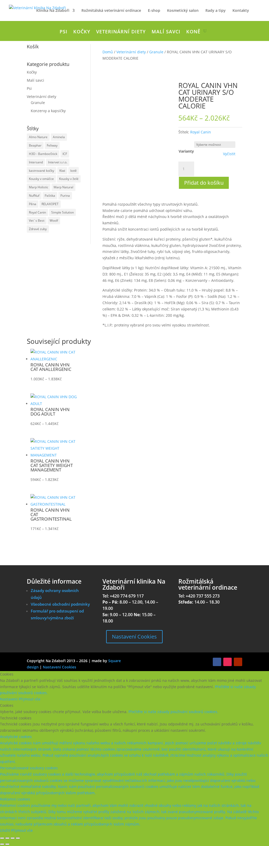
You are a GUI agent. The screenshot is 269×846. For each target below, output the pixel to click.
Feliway (52, 145)
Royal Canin (37, 212)
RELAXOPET (50, 204)
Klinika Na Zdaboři (52, 11)
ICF (65, 154)
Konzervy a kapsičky (48, 110)
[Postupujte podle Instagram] (227, 662)
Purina (65, 195)
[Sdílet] (13, 838)
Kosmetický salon (183, 11)
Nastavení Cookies (134, 636)
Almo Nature (38, 137)
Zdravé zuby (38, 229)
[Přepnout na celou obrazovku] (7, 838)
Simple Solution (62, 212)
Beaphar (35, 145)
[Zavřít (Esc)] (18, 838)
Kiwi (62, 170)
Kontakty (240, 11)
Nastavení (9, 699)
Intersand (36, 162)
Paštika (50, 195)
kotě (73, 170)
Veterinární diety (121, 32)
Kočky (81, 32)
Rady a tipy (215, 11)
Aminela (59, 137)
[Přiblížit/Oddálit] (2, 838)
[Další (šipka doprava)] (7, 844)
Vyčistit (229, 154)
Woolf (54, 220)
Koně (193, 32)
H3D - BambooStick (43, 154)
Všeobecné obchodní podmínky (60, 604)
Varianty (186, 151)
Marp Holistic (38, 187)
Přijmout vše (29, 699)
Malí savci (166, 32)
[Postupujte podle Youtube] (238, 662)
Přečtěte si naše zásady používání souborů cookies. (173, 711)
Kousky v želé (69, 179)
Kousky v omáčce (41, 179)
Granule (38, 102)
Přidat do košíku (204, 182)
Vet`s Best (36, 220)
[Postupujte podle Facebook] (217, 662)
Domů (107, 51)
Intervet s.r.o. (57, 162)
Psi (64, 32)
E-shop (154, 11)
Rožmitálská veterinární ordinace (111, 11)
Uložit (5, 830)
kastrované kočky (41, 170)
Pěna (32, 204)
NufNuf (34, 195)
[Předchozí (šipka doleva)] (2, 844)
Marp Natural (63, 187)
